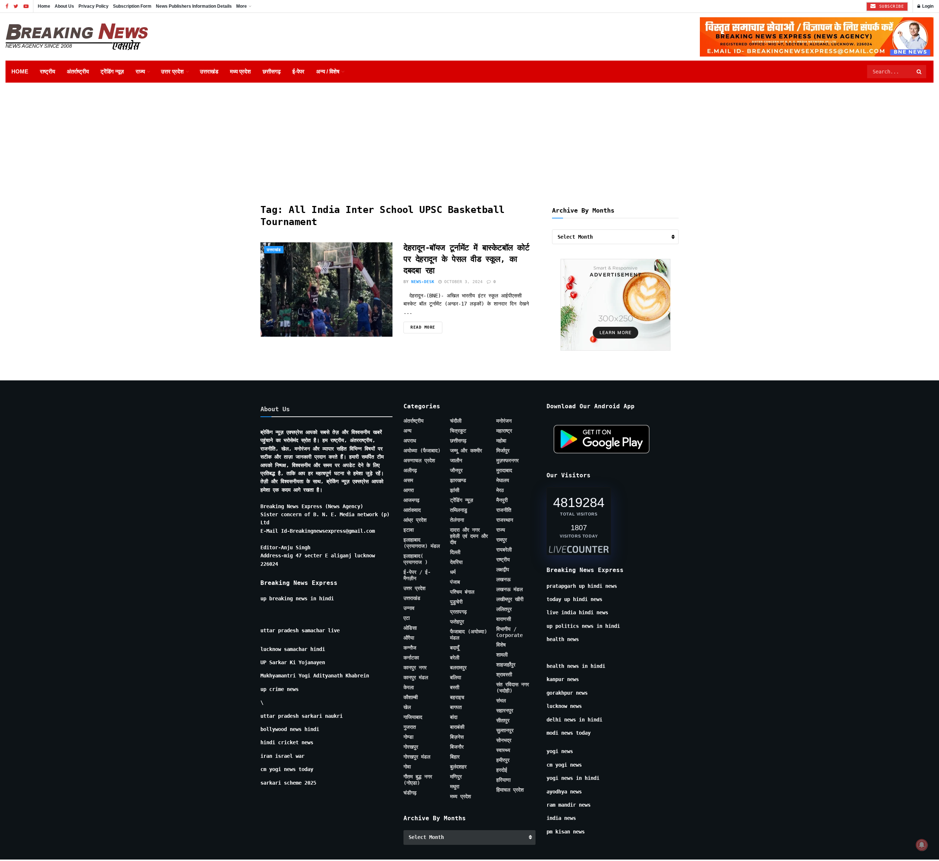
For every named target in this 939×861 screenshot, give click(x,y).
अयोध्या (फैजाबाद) (422, 450)
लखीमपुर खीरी (509, 599)
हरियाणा (503, 780)
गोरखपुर (410, 747)
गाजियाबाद (412, 717)
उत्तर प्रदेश (172, 71)
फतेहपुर (457, 622)
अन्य (407, 431)
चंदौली (455, 421)
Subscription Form (132, 6)
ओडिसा (410, 628)
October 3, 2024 (462, 281)
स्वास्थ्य (503, 750)
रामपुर (501, 540)
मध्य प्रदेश (240, 71)
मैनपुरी (502, 500)
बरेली (454, 658)
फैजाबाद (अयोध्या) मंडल (468, 635)
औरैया (408, 638)
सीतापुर (502, 720)
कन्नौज (409, 648)
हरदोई (501, 770)
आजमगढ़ (411, 500)
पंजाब (455, 582)
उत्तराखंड (209, 71)
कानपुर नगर (415, 667)
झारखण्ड (458, 480)
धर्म (453, 572)
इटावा (408, 530)
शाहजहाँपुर (505, 665)
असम (408, 480)
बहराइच (457, 697)
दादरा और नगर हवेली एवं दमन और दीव (469, 536)
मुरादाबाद (504, 470)
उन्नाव (408, 608)
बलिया (455, 677)
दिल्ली (455, 552)
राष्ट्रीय (47, 71)
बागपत (456, 707)
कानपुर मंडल (415, 677)
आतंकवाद (412, 510)
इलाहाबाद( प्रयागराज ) (415, 559)
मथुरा (454, 786)
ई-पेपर (298, 71)
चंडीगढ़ (410, 793)
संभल (501, 700)
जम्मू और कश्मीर (466, 450)
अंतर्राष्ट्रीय (78, 71)
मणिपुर (456, 776)
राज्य (140, 71)
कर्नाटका (411, 658)
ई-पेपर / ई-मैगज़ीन (417, 575)
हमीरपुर (502, 760)
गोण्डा (408, 737)
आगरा (408, 490)
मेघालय (502, 480)
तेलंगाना (457, 520)
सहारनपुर (504, 710)
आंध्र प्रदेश (415, 520)
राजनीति (503, 510)
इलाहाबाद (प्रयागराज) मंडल (421, 543)
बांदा (453, 717)
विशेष (501, 645)
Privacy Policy (93, 6)
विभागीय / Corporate (509, 632)
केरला (408, 687)
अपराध (409, 441)
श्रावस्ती (504, 674)
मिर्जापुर (502, 450)
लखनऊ (503, 579)
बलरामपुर (458, 667)
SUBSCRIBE (890, 6)
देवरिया (456, 562)
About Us (64, 6)
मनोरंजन (504, 421)
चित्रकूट (458, 431)
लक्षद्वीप (502, 569)
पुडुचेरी (456, 602)
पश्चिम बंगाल (462, 592)
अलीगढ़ (410, 470)
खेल (407, 707)
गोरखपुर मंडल (416, 757)
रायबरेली (504, 550)
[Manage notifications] (922, 845)
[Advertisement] (469, 137)
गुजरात (409, 727)
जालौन (456, 460)
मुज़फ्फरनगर (507, 460)
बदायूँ (454, 648)
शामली (502, 655)
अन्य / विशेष (327, 71)
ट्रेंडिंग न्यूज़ (112, 71)
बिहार (455, 757)
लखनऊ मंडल (509, 589)
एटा (406, 618)
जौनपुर (456, 470)
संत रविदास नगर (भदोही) (512, 687)
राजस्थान (504, 520)
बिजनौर (457, 747)
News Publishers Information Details (194, 6)
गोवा (407, 767)
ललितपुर (504, 609)
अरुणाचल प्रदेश (419, 460)
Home (44, 6)
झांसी (454, 490)
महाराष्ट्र (504, 431)
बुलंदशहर (458, 767)
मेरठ (500, 490)
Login (927, 6)
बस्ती (454, 687)
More (241, 6)
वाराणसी (503, 619)
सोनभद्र (503, 740)
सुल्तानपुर (505, 730)
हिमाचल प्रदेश (510, 790)
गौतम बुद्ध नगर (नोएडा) (417, 780)
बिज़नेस (457, 737)
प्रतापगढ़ (458, 612)
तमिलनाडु (458, 510)
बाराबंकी (457, 727)
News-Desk (422, 281)
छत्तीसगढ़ (272, 71)
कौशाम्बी (410, 697)
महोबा (501, 441)
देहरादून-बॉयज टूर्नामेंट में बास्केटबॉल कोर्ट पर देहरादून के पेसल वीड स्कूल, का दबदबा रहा (466, 259)
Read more (422, 327)
